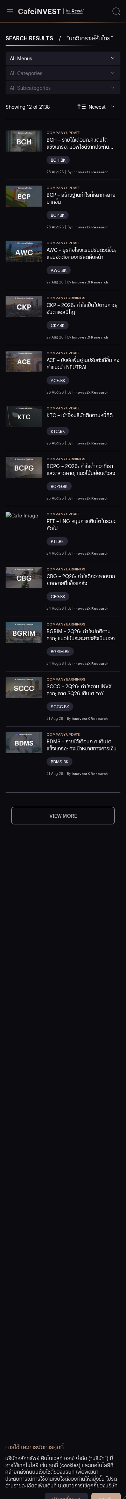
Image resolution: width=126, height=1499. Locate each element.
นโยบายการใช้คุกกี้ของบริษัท (88, 1485)
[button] (83, 152)
